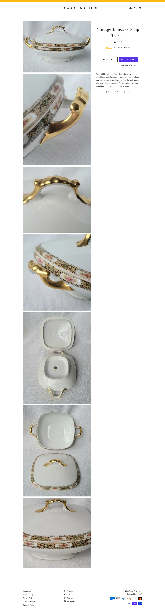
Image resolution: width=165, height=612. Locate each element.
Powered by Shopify (134, 594)
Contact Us (27, 591)
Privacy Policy (28, 598)
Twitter (69, 594)
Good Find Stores (82, 8)
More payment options (128, 65)
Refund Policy (28, 594)
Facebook (70, 591)
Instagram (70, 601)
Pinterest (69, 598)
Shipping (109, 47)
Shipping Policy (29, 605)
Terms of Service (29, 601)
